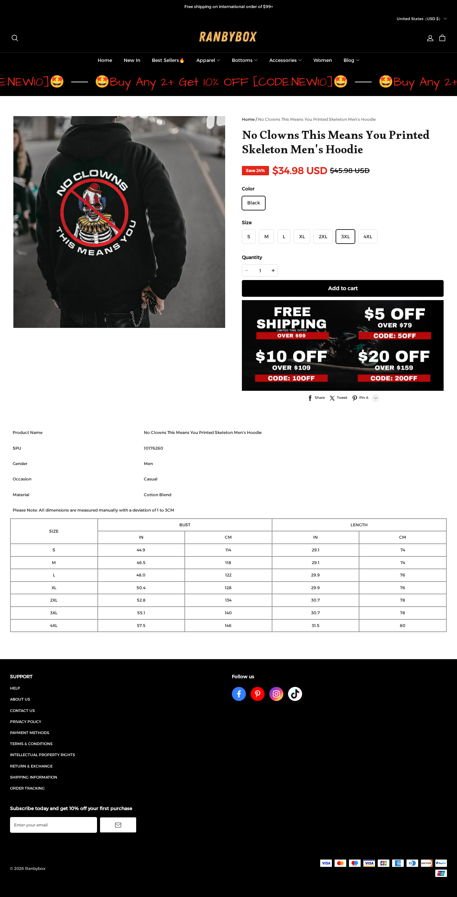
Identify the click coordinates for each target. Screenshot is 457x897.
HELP (15, 688)
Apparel (205, 60)
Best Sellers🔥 (168, 60)
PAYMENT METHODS (29, 732)
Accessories (283, 60)
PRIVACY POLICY (25, 721)
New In (132, 60)
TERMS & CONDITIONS (31, 743)
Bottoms (242, 60)
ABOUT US (20, 699)
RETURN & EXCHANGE (31, 766)
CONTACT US (22, 710)
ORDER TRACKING (27, 788)
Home (105, 60)
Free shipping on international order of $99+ (228, 6)
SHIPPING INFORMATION (33, 777)
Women (322, 60)
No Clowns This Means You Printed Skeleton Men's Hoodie (317, 119)
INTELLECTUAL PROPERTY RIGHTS (42, 754)
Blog (349, 60)
